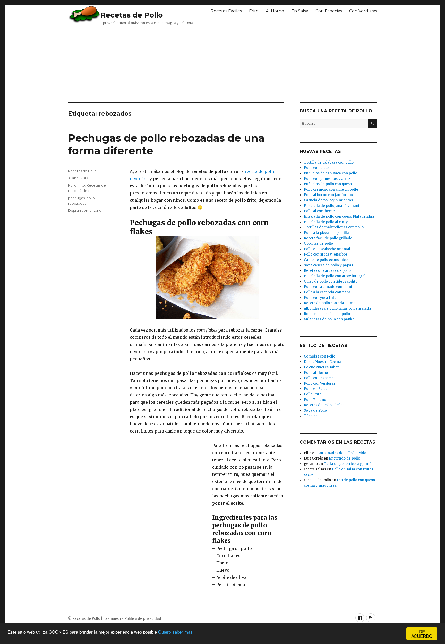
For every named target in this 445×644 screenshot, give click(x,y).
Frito (254, 11)
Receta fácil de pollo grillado (328, 238)
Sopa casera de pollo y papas (328, 265)
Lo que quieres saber (321, 367)
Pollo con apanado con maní (328, 287)
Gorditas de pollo (318, 243)
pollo (90, 198)
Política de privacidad (142, 618)
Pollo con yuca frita (320, 297)
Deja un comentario (84, 210)
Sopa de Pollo (315, 410)
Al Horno (275, 11)
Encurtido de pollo (344, 458)
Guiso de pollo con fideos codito (330, 281)
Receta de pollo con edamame (329, 303)
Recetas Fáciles (226, 11)
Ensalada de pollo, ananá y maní (331, 206)
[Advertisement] (193, 63)
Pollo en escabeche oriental (327, 249)
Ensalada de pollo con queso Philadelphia (339, 216)
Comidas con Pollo (319, 356)
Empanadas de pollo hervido (341, 453)
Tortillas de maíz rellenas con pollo (334, 227)
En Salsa (299, 11)
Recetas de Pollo (131, 15)
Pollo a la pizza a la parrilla (326, 233)
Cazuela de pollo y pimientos (328, 200)
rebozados (77, 203)
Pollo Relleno (315, 399)
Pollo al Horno (316, 372)
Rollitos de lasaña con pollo (327, 314)
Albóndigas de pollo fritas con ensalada (337, 308)
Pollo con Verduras (320, 383)
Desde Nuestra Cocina (322, 362)
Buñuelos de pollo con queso (328, 184)
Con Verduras (363, 11)
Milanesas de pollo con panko (329, 319)
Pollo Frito (76, 185)
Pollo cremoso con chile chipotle (331, 189)
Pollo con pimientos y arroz (327, 178)
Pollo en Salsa (315, 389)
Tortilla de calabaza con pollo (329, 162)
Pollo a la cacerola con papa (327, 292)
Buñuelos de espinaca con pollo (330, 173)
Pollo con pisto (316, 168)
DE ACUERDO (421, 633)
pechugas (76, 198)
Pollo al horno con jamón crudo (330, 195)
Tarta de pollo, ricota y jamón (349, 464)
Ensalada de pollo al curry (326, 222)
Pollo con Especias (319, 378)
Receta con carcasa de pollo (327, 270)
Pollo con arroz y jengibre (325, 254)
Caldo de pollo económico (326, 260)
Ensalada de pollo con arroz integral (334, 276)
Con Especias (328, 11)
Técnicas (311, 416)
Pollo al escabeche (319, 211)
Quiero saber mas (175, 632)
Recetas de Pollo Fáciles (324, 405)
